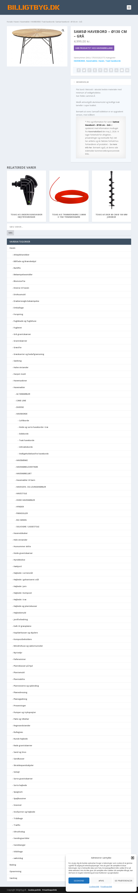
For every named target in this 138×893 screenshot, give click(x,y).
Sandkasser (19, 758)
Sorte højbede (20, 785)
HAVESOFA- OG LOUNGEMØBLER (31, 487)
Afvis (101, 880)
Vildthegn (18, 851)
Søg (10, 232)
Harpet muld (20, 374)
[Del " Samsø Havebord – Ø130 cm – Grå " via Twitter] (84, 70)
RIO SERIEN (21, 520)
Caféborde (24, 420)
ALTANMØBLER (23, 394)
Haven (16, 22)
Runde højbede (21, 738)
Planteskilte (19, 679)
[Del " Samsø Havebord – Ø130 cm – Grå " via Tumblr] (95, 70)
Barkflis (17, 268)
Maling (13, 864)
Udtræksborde (26, 447)
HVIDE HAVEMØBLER (25, 500)
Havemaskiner (20, 380)
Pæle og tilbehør (21, 719)
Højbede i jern (20, 586)
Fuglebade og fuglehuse (25, 321)
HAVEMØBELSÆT (24, 473)
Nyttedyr (18, 652)
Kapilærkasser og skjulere (26, 632)
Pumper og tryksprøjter (25, 712)
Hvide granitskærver (23, 553)
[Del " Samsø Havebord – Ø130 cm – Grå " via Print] (127, 70)
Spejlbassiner (20, 798)
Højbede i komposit (23, 593)
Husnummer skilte (22, 546)
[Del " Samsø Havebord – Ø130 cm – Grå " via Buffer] (111, 70)
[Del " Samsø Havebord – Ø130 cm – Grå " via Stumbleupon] (116, 70)
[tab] (101, 82)
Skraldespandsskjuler (24, 765)
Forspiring (18, 314)
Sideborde (23, 433)
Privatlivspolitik (106, 886)
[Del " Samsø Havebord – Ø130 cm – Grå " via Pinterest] (100, 70)
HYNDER (20, 506)
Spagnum (18, 792)
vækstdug (18, 858)
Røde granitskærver (23, 745)
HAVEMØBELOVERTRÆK (27, 467)
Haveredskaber (21, 533)
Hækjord (18, 566)
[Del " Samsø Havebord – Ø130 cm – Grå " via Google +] (89, 70)
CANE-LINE (21, 400)
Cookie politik (34, 890)
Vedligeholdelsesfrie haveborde (34, 453)
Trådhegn (18, 818)
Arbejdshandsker (21, 254)
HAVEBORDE (36, 22)
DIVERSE (20, 407)
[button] (132, 857)
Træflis (17, 825)
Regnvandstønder (22, 725)
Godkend (79, 880)
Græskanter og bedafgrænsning (29, 354)
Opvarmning (15, 871)
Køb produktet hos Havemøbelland (94, 48)
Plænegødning (20, 699)
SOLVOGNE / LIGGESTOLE (27, 526)
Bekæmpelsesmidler (23, 274)
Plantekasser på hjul (23, 666)
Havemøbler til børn (25, 480)
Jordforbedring (21, 619)
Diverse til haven (21, 288)
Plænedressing (20, 692)
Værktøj (13, 878)
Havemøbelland (95, 131)
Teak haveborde (48, 22)
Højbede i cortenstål (23, 573)
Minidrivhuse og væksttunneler (28, 646)
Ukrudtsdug (19, 831)
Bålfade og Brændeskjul (25, 261)
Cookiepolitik (94, 886)
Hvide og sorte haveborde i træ (33, 427)
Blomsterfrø (19, 281)
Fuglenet (18, 327)
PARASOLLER (22, 513)
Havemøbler (25, 22)
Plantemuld (19, 672)
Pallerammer (20, 659)
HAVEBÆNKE (22, 460)
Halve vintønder (21, 367)
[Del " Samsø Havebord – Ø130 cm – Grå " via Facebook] (79, 70)
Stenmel (17, 805)
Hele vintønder (20, 539)
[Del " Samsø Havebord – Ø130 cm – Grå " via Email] (122, 70)
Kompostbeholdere (23, 639)
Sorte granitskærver (23, 778)
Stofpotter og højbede (24, 812)
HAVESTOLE (21, 493)
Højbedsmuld (20, 612)
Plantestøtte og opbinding (26, 685)
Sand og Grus (20, 752)
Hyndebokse (19, 559)
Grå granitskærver (22, 334)
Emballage (19, 307)
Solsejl (17, 772)
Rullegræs (18, 732)
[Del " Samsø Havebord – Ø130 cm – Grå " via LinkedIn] (106, 70)
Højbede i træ (20, 599)
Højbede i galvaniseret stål (26, 579)
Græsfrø (17, 347)
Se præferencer (123, 880)
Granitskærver (20, 341)
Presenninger (20, 705)
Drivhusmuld (19, 294)
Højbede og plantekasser (25, 606)
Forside (10, 22)
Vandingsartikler (21, 838)
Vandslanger (19, 845)
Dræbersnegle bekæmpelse (26, 301)
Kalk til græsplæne (22, 626)
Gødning (18, 360)
